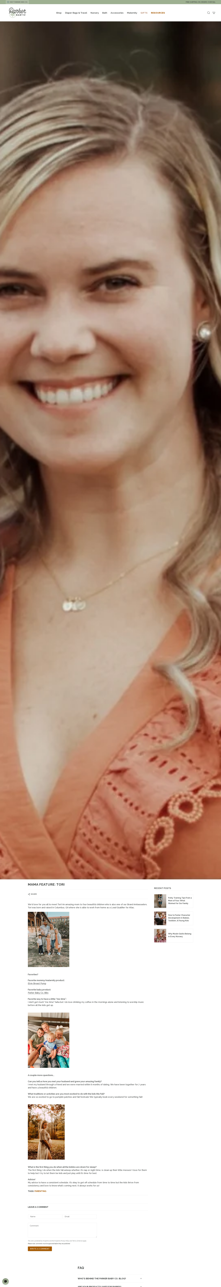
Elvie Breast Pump (37, 983)
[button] (58, 13)
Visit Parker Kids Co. (19, 2)
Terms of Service (77, 1241)
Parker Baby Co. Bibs (38, 993)
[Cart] (214, 13)
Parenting (40, 1191)
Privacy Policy (65, 1241)
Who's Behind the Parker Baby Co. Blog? (102, 1278)
